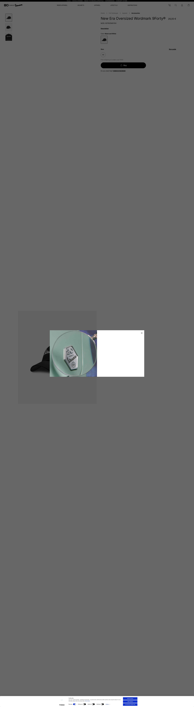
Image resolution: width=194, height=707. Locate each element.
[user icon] (181, 5)
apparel (124, 13)
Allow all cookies (130, 698)
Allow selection (130, 701)
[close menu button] (141, 333)
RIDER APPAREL (62, 5)
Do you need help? (113, 71)
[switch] (84, 704)
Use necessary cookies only (130, 704)
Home (103, 13)
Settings (107, 704)
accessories (135, 13)
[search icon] (176, 5)
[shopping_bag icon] (188, 5)
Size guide (172, 49)
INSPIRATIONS (132, 5)
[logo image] (13, 5)
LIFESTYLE (114, 5)
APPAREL (97, 5)
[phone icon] (169, 5)
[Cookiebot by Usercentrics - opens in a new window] (61, 705)
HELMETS (80, 5)
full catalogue (113, 13)
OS (103, 55)
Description (105, 28)
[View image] (8, 18)
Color (102, 34)
